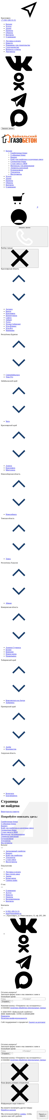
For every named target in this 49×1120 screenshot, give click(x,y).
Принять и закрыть (42, 1115)
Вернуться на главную (10, 812)
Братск (8, 311)
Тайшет (9, 320)
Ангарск (9, 309)
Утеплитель (15, 172)
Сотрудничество (12, 47)
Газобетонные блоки (18, 153)
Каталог (9, 24)
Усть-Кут (9, 328)
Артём (8, 747)
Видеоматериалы (13, 899)
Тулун (8, 322)
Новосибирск (11, 514)
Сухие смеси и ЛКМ (18, 164)
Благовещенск (11, 796)
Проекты (9, 31)
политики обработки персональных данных (28, 1008)
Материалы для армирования (22, 166)
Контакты (10, 35)
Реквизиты (5, 1016)
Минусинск (10, 470)
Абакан (9, 603)
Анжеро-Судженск (13, 648)
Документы (10, 52)
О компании (11, 37)
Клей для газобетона (14, 855)
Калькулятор (11, 878)
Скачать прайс (11, 880)
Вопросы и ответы (13, 49)
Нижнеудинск (11, 316)
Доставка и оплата (13, 41)
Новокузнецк (11, 654)
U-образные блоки (17, 155)
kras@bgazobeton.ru (13, 913)
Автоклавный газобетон (15, 851)
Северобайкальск (13, 375)
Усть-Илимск (11, 326)
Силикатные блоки (18, 161)
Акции (8, 28)
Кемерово (10, 652)
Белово (8, 650)
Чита (8, 421)
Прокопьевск (11, 656)
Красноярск (10, 313)
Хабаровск (10, 703)
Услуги (8, 26)
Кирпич (13, 157)
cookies (23, 1114)
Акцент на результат (37, 1022)
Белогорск (10, 793)
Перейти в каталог (8, 1110)
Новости (9, 43)
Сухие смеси (11, 860)
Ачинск (9, 466)
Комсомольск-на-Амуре (15, 700)
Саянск (9, 318)
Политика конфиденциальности (14, 1018)
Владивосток (11, 749)
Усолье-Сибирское (13, 324)
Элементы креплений (19, 168)
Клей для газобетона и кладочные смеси (26, 159)
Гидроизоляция (16, 170)
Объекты (9, 33)
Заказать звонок (8, 128)
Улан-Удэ (9, 377)
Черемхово (10, 330)
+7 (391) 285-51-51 (8, 20)
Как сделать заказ (13, 874)
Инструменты (16, 174)
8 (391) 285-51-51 (13, 911)
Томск (8, 559)
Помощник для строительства (18, 45)
